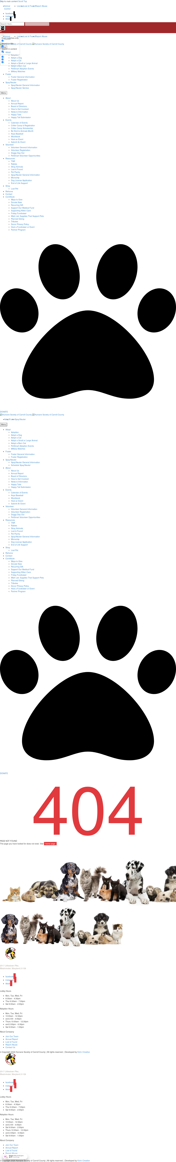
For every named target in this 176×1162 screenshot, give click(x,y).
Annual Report (17, 103)
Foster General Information (23, 76)
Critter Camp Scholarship (22, 128)
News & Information (19, 111)
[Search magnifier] (2, 28)
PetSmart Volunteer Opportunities (25, 155)
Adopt (8, 429)
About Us (15, 100)
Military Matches (18, 71)
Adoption (15, 432)
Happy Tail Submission (21, 117)
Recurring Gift (17, 205)
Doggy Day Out (17, 152)
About (8, 98)
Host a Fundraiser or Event (23, 227)
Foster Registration (19, 79)
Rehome (9, 191)
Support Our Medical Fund (22, 207)
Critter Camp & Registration (23, 125)
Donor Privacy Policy (20, 224)
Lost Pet (14, 188)
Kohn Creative (83, 1052)
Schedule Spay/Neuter (21, 465)
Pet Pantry (15, 172)
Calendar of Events (19, 122)
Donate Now (16, 202)
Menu (3, 92)
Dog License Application (21, 180)
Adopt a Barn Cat (18, 65)
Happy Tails (16, 114)
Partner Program (18, 229)
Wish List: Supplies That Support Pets (27, 216)
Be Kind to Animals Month (22, 131)
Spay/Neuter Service (20, 87)
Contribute (10, 196)
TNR (13, 161)
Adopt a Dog (16, 435)
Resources (10, 158)
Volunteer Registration (20, 150)
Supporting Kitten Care (21, 210)
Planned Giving (17, 218)
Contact (9, 194)
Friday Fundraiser (19, 213)
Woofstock (15, 136)
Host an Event (17, 139)
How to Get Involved (20, 109)
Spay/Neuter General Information (25, 85)
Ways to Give (16, 199)
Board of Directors (19, 106)
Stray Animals (17, 166)
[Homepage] (32, 43)
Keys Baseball (17, 133)
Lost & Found (17, 169)
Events (8, 120)
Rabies (14, 164)
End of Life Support (19, 183)
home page (50, 843)
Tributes (14, 221)
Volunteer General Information (24, 147)
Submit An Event (18, 142)
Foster (8, 74)
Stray (8, 185)
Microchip (15, 177)
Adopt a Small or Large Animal (24, 63)
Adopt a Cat (16, 437)
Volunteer (10, 144)
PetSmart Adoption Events (22, 68)
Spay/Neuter (11, 82)
